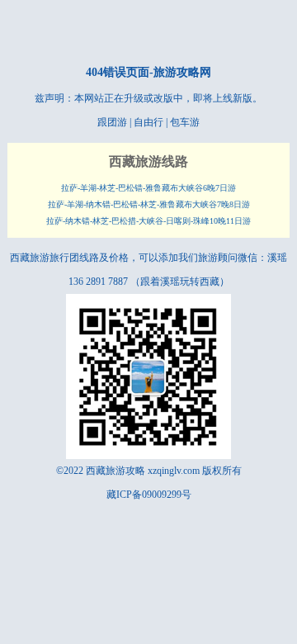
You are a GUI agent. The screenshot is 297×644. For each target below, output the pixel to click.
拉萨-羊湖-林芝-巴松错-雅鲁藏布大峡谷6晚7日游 (148, 187)
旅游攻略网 (182, 72)
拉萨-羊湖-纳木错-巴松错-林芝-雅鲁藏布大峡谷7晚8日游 (149, 204)
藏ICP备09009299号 (148, 494)
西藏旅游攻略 (115, 470)
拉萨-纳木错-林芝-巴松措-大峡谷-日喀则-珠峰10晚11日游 (148, 220)
